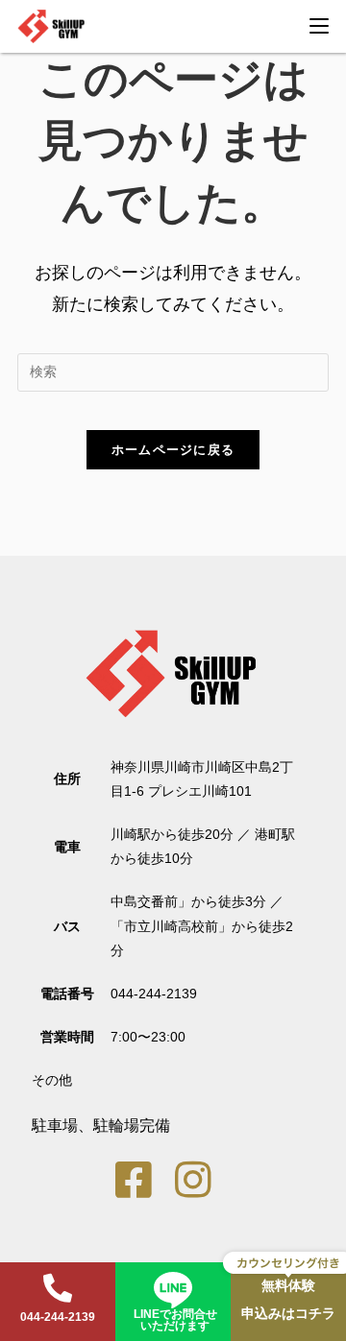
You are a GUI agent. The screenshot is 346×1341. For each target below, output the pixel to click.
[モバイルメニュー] (319, 26)
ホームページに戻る (173, 450)
